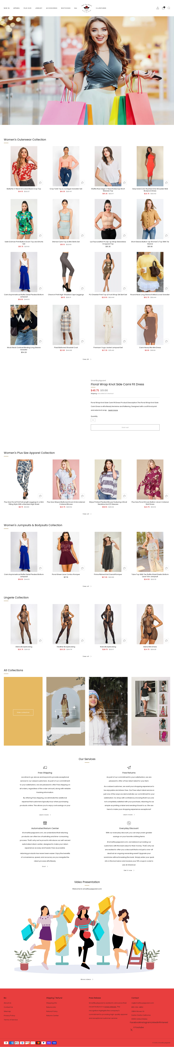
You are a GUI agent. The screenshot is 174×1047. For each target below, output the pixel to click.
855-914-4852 (137, 1007)
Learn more (113, 410)
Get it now (128, 870)
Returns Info (51, 1007)
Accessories (51, 8)
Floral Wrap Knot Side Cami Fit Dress (117, 384)
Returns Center (52, 1015)
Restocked (65, 8)
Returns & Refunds (98, 8)
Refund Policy (51, 1011)
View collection (23, 712)
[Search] (169, 8)
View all (86, 514)
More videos (86, 979)
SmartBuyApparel (98, 380)
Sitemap (7, 1011)
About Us (7, 1003)
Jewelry (38, 8)
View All (86, 359)
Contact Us (8, 1007)
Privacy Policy (9, 1015)
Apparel (16, 8)
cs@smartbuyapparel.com (142, 1003)
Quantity (94, 416)
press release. (111, 1007)
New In (7, 8)
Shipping (94, 393)
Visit (44, 866)
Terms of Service (11, 1020)
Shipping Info (51, 1003)
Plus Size (27, 8)
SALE (76, 8)
